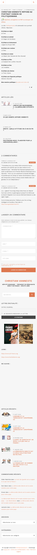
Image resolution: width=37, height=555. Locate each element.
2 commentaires (29, 9)
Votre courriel (7, 307)
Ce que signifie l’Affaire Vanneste (15, 117)
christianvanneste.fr (21, 547)
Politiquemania (10, 25)
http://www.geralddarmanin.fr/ (10, 204)
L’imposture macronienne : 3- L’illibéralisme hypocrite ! (23, 107)
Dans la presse (17, 9)
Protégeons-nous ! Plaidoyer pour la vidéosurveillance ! (17, 141)
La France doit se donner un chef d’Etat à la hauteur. (23, 464)
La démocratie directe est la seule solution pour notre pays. (23, 453)
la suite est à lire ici (22, 82)
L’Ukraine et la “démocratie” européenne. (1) (23, 429)
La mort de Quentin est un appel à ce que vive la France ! (23, 441)
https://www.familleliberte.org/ (10, 357)
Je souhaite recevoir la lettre (15, 313)
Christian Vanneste (18, 280)
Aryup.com (6, 549)
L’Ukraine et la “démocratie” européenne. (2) (23, 417)
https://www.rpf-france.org (9, 353)
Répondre (32, 162)
